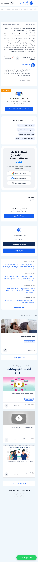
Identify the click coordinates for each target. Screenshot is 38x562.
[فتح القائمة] (35, 3)
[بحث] (12, 3)
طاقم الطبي (26, 64)
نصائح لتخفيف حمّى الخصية (25, 130)
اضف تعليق (17, 216)
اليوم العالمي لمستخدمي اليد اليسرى (22, 427)
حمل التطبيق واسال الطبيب (20, 109)
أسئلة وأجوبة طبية (28, 9)
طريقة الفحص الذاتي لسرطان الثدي (22, 393)
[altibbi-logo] (26, 3)
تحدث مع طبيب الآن (19, 244)
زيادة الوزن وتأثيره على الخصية (25, 138)
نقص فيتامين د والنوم (28, 336)
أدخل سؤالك (19, 250)
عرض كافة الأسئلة (19, 307)
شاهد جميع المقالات (19, 358)
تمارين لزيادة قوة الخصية (26, 134)
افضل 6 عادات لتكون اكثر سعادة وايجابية (20, 462)
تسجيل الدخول (5, 3)
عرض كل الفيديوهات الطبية (19, 484)
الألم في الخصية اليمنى (25, 125)
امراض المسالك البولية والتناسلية (14, 9)
